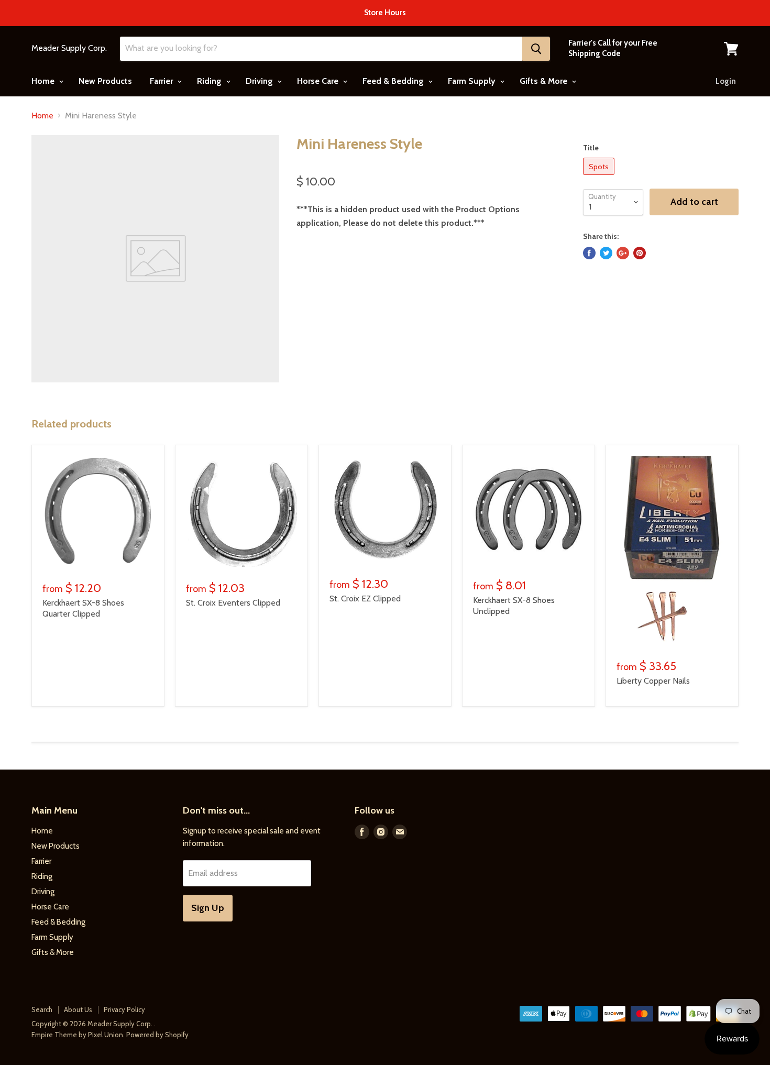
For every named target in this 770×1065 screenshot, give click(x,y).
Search (41, 1009)
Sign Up (207, 908)
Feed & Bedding (394, 81)
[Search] (536, 49)
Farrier (162, 81)
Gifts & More (544, 81)
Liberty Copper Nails (653, 681)
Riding (210, 81)
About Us (78, 1009)
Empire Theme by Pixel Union (77, 1034)
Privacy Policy (124, 1009)
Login (726, 81)
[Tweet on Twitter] (606, 253)
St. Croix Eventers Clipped (233, 603)
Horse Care (318, 81)
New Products (105, 81)
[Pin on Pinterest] (639, 253)
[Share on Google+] (623, 253)
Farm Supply (473, 81)
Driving (260, 81)
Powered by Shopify (157, 1034)
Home (44, 81)
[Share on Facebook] (589, 253)
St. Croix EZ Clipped (365, 598)
